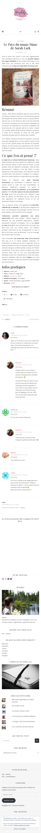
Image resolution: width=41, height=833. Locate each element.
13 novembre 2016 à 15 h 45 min (10, 504)
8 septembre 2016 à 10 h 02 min (19, 475)
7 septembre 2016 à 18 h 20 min (19, 335)
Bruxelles (5, 646)
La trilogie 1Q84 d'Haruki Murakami (23, 721)
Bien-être (5, 644)
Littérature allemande (17, 315)
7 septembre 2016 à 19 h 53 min (19, 412)
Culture (4, 648)
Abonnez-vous (8, 800)
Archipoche (13, 276)
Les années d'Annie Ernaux (20, 711)
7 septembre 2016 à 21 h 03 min (23, 432)
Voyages (5, 655)
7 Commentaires (34, 319)
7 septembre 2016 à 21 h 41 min (19, 454)
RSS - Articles (6, 634)
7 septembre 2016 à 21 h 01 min (23, 364)
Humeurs (5, 651)
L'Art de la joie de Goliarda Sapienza (23, 716)
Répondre (14, 337)
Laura (13, 473)
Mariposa (14, 410)
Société (4, 653)
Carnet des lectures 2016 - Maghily (13, 508)
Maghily (7, 319)
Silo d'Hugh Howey (18, 706)
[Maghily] (20, 14)
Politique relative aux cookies (21, 825)
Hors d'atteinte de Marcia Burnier (23, 727)
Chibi (12, 333)
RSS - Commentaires (8, 776)
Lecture (20, 41)
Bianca (13, 453)
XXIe (27, 315)
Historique (6, 315)
